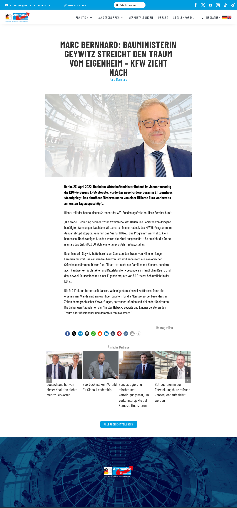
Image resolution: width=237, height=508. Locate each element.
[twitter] (203, 5)
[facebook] (196, 5)
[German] (224, 16)
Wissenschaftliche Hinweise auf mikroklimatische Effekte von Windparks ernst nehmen (136, 395)
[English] (229, 16)
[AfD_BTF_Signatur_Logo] (18, 14)
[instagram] (218, 5)
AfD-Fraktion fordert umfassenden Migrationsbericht (96, 389)
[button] (67, 333)
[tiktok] (225, 5)
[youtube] (210, 5)
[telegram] (233, 5)
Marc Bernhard (118, 79)
